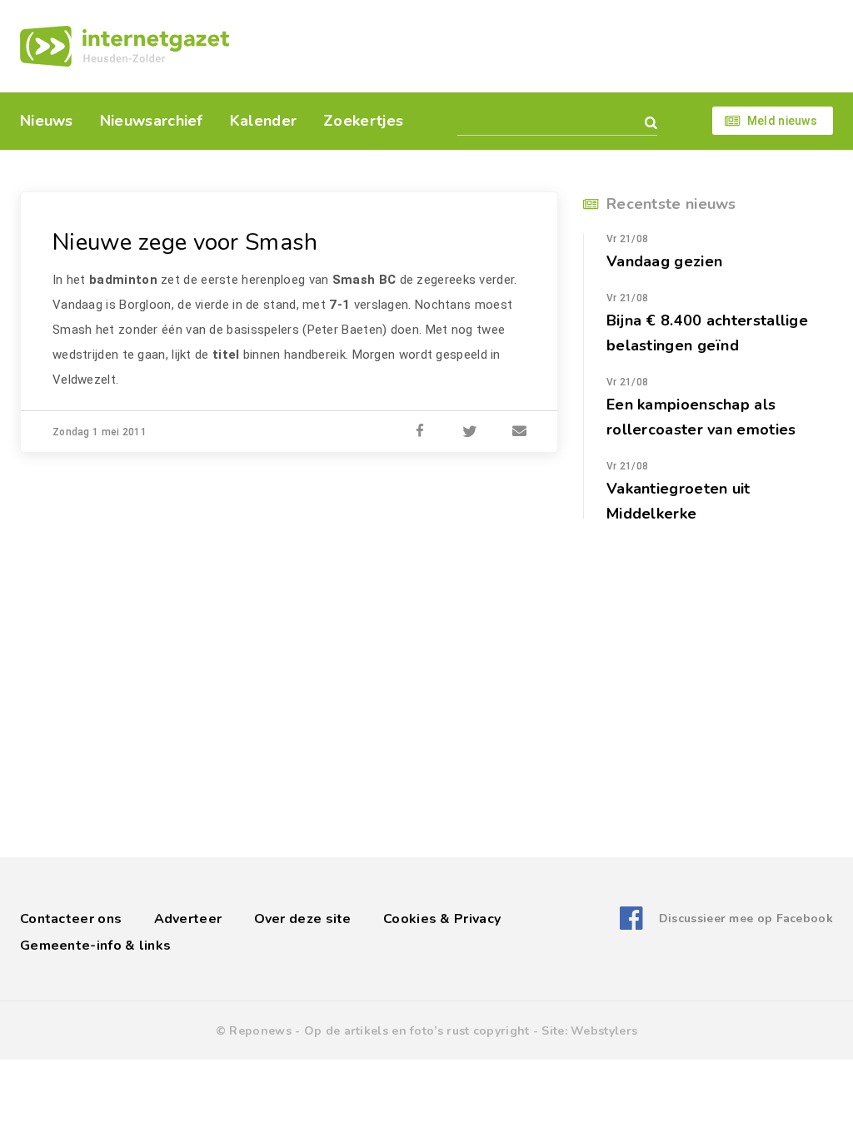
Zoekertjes (363, 121)
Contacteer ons (71, 919)
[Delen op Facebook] (420, 432)
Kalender (263, 121)
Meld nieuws (782, 120)
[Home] (124, 46)
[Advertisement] (541, 45)
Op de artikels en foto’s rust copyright (417, 1031)
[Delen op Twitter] (470, 432)
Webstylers (604, 1031)
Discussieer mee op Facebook (746, 918)
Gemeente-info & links (95, 945)
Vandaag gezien (664, 261)
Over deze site (303, 919)
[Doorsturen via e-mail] (520, 432)
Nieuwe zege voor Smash (185, 242)
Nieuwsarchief (151, 121)
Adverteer (188, 919)
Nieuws (46, 121)
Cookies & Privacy (442, 919)
